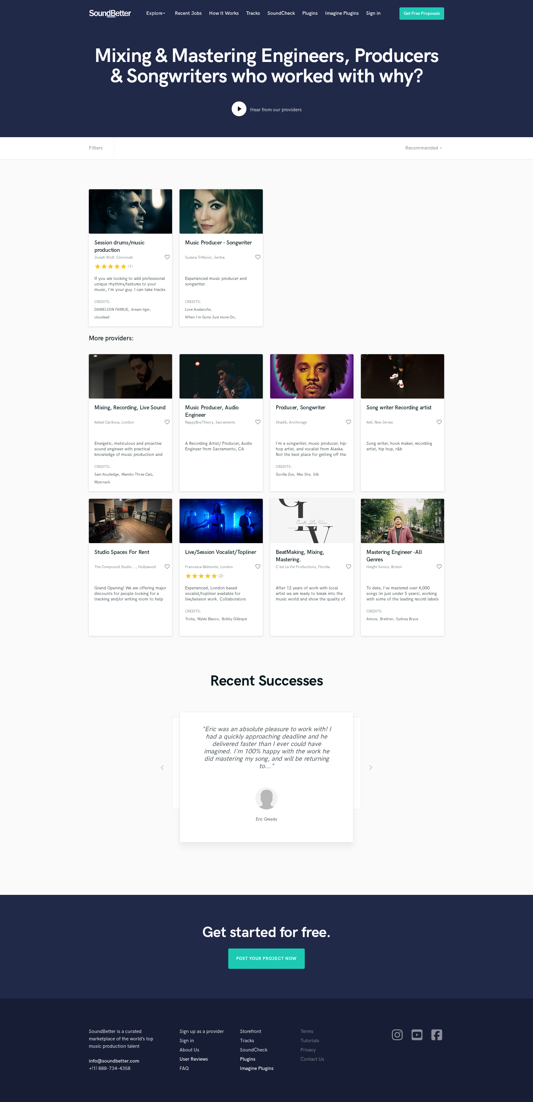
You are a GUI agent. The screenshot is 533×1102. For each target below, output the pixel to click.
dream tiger (140, 309)
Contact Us (312, 1059)
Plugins (310, 13)
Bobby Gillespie (234, 619)
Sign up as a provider (202, 1031)
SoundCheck (281, 13)
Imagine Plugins (342, 13)
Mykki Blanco (208, 619)
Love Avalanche (198, 309)
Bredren (386, 619)
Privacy (308, 1050)
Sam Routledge (106, 474)
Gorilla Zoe (285, 474)
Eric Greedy (266, 819)
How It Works (224, 13)
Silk (316, 474)
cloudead (101, 317)
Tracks (253, 13)
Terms (306, 1031)
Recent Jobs (188, 13)
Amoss (371, 619)
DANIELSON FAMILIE (111, 309)
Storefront (250, 1031)
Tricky (190, 619)
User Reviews (194, 1059)
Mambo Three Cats (137, 474)
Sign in (373, 13)
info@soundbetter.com (114, 1061)
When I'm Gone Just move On (210, 317)
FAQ (184, 1068)
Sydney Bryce (407, 619)
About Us (189, 1050)
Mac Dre (303, 474)
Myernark (102, 482)
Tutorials (309, 1041)
